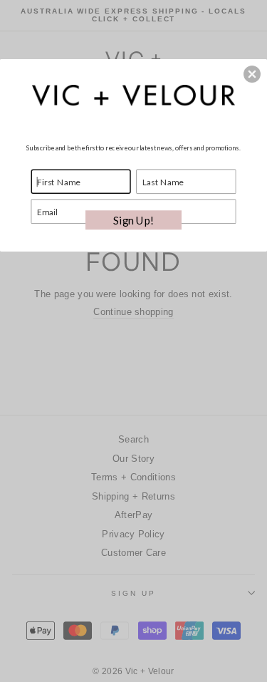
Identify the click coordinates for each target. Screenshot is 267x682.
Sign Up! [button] (133, 219)
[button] (252, 74)
